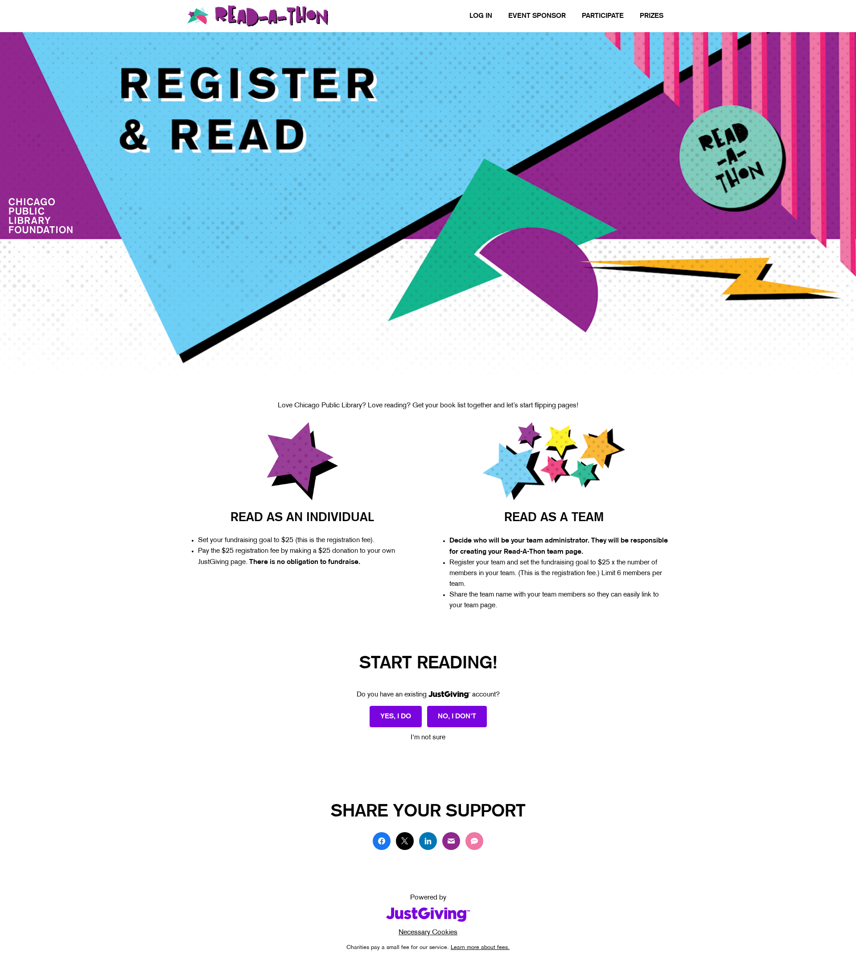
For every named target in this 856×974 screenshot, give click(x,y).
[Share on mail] (451, 841)
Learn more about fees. (480, 947)
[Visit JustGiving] (427, 914)
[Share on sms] (474, 841)
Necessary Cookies (428, 932)
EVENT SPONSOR (537, 16)
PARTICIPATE (603, 16)
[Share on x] (405, 841)
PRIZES (651, 16)
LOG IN (480, 16)
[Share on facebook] (382, 841)
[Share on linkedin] (428, 841)
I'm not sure (428, 737)
